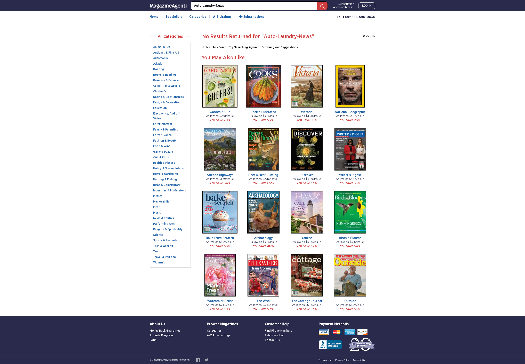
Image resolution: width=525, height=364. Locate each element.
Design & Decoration (166, 102)
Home (154, 16)
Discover (306, 175)
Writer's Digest (350, 175)
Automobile (161, 58)
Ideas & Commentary (166, 185)
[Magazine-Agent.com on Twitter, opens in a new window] (206, 359)
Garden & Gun (220, 112)
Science (158, 235)
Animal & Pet (161, 47)
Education (160, 108)
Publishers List (274, 335)
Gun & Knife (161, 157)
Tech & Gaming (163, 246)
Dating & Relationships (168, 97)
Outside (350, 301)
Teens (157, 251)
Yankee (306, 238)
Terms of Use (325, 360)
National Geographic (350, 112)
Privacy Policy (342, 360)
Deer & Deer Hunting (263, 175)
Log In (366, 5)
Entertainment (162, 124)
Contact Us (272, 340)
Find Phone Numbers (278, 330)
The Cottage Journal (306, 301)
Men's (157, 207)
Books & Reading (164, 74)
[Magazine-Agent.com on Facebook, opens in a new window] (198, 359)
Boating (158, 69)
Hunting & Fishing (165, 179)
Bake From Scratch (220, 238)
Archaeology (263, 238)
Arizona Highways (220, 175)
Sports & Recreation (166, 240)
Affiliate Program (161, 335)
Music (157, 212)
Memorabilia (161, 201)
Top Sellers (173, 16)
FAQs (153, 340)
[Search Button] (322, 6)
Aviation (158, 63)
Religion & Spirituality (168, 229)
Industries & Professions (169, 190)
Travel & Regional (165, 257)
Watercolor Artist (220, 301)
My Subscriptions (251, 16)
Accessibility (359, 360)
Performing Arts (164, 223)
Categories (197, 16)
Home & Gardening (165, 174)
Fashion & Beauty (165, 140)
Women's (159, 262)
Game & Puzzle (163, 151)
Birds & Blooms (350, 238)
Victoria (307, 112)
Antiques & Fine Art (166, 52)
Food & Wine (161, 146)
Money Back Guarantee (165, 330)
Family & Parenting (165, 129)
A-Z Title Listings (218, 335)
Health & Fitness (164, 162)
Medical (158, 196)
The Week (263, 301)
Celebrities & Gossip (166, 86)
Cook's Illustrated (263, 112)
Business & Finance (166, 80)
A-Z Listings (222, 16)
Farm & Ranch (162, 135)
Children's (159, 91)
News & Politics (163, 218)
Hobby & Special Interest (169, 168)
